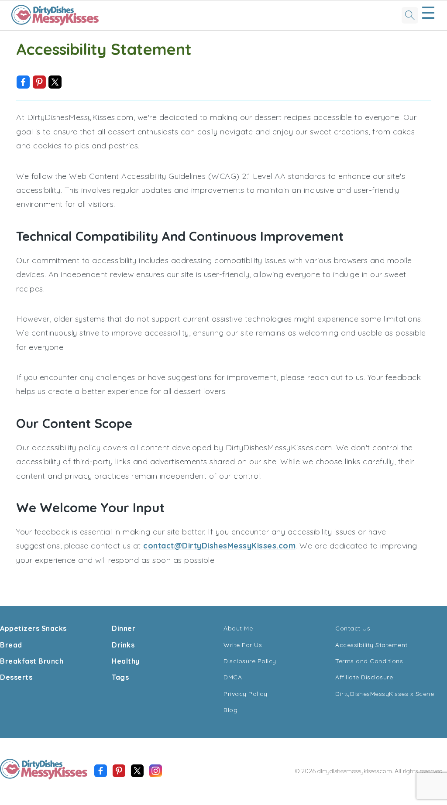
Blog (230, 710)
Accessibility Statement (371, 645)
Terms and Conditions (369, 661)
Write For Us (243, 645)
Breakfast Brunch (31, 661)
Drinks (123, 645)
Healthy (126, 661)
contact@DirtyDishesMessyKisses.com (219, 546)
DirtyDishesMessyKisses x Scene (384, 694)
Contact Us (352, 628)
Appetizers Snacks (33, 628)
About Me (238, 628)
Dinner (123, 628)
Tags (120, 677)
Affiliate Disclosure (364, 677)
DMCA (233, 677)
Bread (11, 645)
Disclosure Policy (250, 661)
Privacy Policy (245, 694)
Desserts (16, 677)
